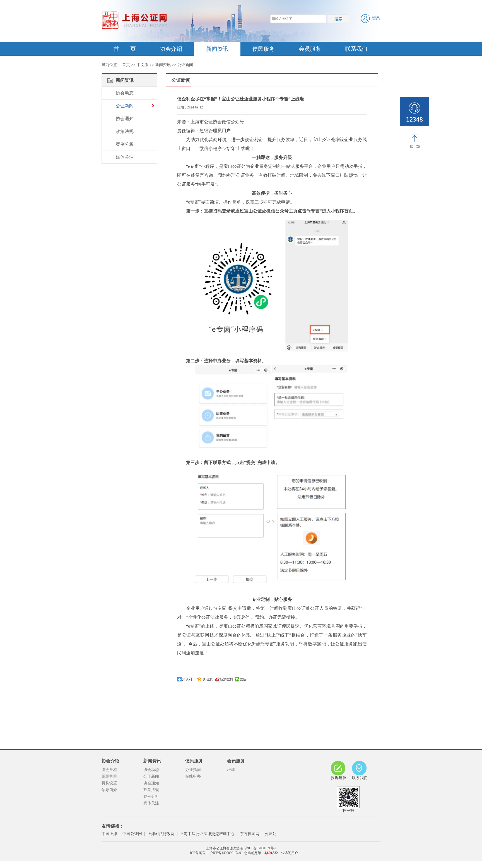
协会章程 (109, 770)
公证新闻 (185, 65)
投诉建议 (338, 778)
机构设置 (109, 783)
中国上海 (109, 834)
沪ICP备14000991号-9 (225, 853)
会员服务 (310, 49)
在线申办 (193, 776)
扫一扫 (348, 811)
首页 (126, 65)
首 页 (125, 49)
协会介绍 (171, 49)
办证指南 (193, 770)
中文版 (142, 65)
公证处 (270, 834)
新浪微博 (226, 679)
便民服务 (263, 49)
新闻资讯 (217, 49)
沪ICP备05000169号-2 (260, 848)
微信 (243, 679)
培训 (231, 770)
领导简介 (109, 790)
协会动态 (125, 93)
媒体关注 (125, 157)
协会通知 (125, 118)
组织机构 (109, 776)
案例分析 (125, 144)
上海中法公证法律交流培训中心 (207, 834)
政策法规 (125, 131)
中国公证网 (132, 834)
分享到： (188, 679)
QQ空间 (207, 679)
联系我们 (356, 49)
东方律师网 (249, 834)
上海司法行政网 (161, 834)
